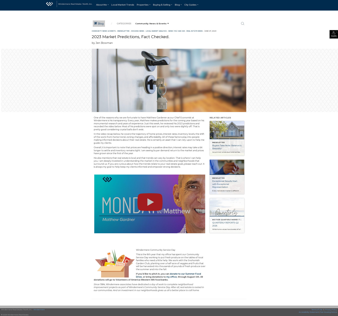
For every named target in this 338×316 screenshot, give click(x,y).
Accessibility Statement (309, 312)
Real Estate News (195, 31)
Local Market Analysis (156, 31)
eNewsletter (124, 31)
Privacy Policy (331, 309)
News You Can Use (176, 31)
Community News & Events (104, 31)
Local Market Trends (122, 5)
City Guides (191, 7)
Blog (179, 7)
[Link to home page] (49, 5)
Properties (144, 7)
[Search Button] (242, 23)
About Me (103, 7)
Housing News (137, 31)
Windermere (39, 309)
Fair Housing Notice (328, 312)
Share (334, 36)
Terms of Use (316, 309)
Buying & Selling (163, 7)
